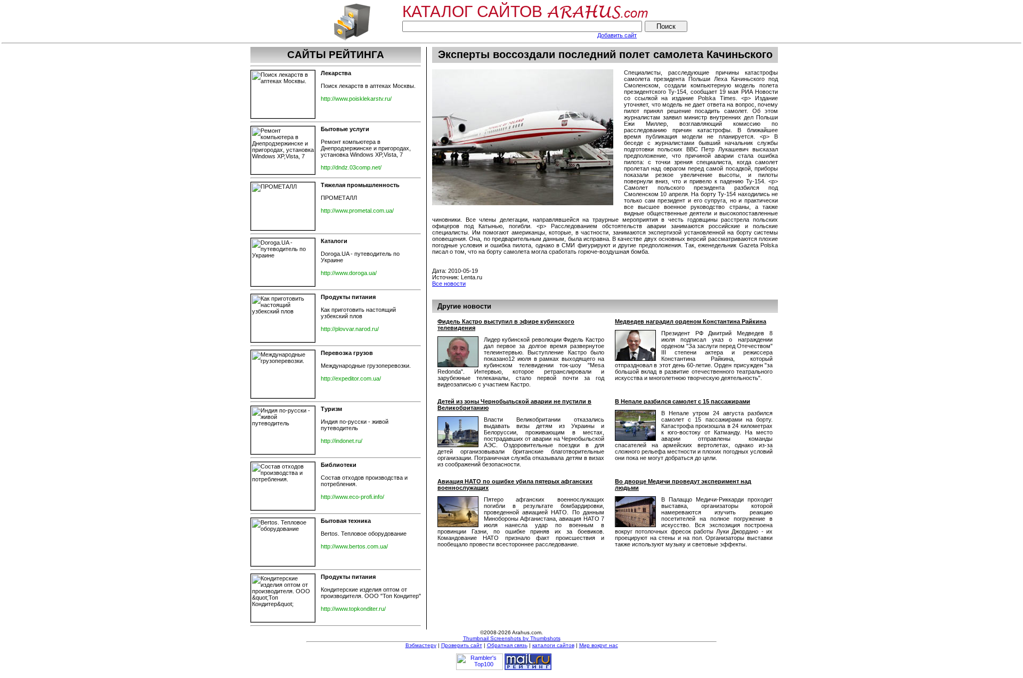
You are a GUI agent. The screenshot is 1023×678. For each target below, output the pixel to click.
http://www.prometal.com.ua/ (357, 210)
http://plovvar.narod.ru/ (350, 329)
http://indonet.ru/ (341, 441)
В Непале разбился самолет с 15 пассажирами (682, 401)
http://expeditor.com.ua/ (351, 378)
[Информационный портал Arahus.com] (352, 39)
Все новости (449, 283)
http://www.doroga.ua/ (349, 273)
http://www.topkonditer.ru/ (353, 609)
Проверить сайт (461, 645)
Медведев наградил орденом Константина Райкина (690, 321)
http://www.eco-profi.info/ (352, 497)
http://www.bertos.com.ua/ (354, 546)
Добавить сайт (617, 35)
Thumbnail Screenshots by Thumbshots (512, 638)
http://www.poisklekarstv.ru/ (356, 98)
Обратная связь (507, 645)
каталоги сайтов (553, 645)
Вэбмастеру (420, 645)
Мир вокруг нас (598, 645)
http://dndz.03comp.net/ (351, 167)
